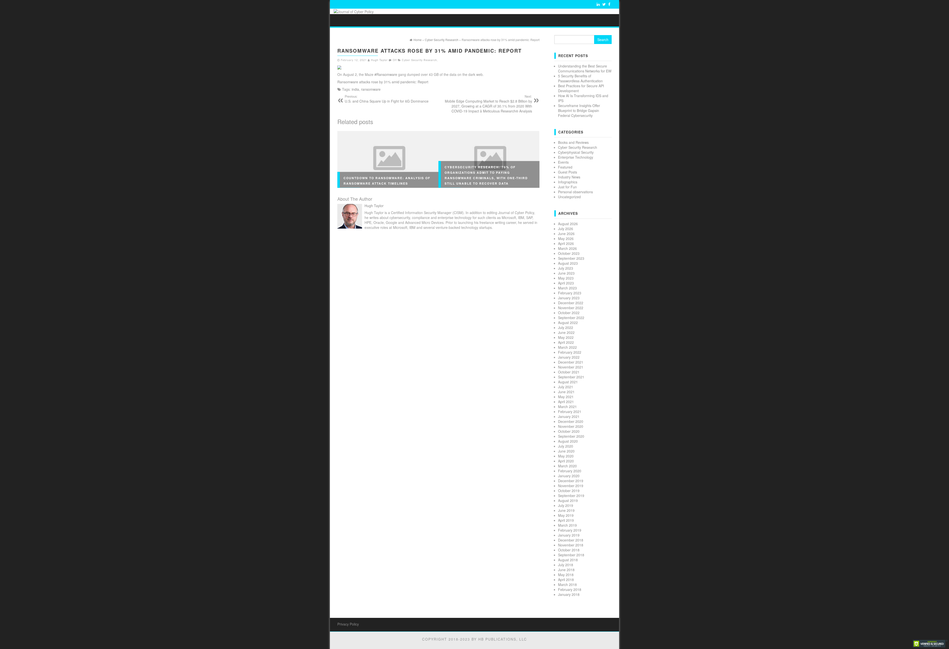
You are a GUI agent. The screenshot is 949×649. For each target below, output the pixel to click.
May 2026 (566, 238)
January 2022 (569, 357)
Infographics (567, 181)
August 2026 (568, 223)
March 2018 (567, 584)
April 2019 (566, 520)
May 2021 (566, 396)
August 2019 (568, 500)
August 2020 (568, 441)
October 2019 (569, 490)
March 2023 (567, 287)
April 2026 (566, 243)
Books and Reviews (573, 142)
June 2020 (566, 451)
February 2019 (569, 530)
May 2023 (566, 278)
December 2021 (570, 362)
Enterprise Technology (575, 157)
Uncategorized (569, 196)
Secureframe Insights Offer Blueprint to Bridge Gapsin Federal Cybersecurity (579, 110)
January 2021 (569, 416)
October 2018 (569, 549)
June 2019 (566, 510)
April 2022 (566, 342)
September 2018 (571, 554)
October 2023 (569, 253)
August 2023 (568, 263)
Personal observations (575, 191)
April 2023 (566, 283)
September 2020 (571, 436)
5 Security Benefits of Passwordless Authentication (580, 78)
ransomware (371, 89)
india (355, 89)
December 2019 (570, 480)
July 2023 (565, 268)
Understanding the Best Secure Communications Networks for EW (584, 68)
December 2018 (570, 540)
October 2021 (569, 371)
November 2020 (570, 426)
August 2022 (568, 322)
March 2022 (567, 347)
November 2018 (570, 544)
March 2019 (567, 525)
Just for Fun (567, 186)
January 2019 (569, 535)
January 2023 (569, 297)
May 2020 (566, 456)
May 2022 (566, 337)
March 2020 (567, 465)
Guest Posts (567, 172)
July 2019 (565, 505)
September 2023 (571, 258)
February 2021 (569, 411)
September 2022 (571, 317)
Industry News (569, 176)
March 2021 (567, 406)
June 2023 (566, 273)
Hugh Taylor (379, 60)
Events (563, 162)
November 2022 (570, 307)
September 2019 (571, 495)
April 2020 (566, 460)
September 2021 (571, 376)
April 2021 (566, 401)
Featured (565, 167)
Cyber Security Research (419, 60)
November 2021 (570, 367)
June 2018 (566, 569)
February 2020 (569, 470)
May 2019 (566, 515)
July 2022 (565, 327)
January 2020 (569, 475)
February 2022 (569, 352)
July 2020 (565, 446)
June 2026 (566, 233)
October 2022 (569, 312)
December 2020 (570, 421)
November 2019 (570, 485)
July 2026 (565, 228)
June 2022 (566, 332)
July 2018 (565, 564)
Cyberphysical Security (576, 152)
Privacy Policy (348, 624)
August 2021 (568, 381)
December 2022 (570, 302)
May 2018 (566, 574)
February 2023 (569, 292)
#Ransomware (385, 74)
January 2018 (569, 594)
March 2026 (567, 248)
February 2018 (569, 589)
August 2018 (568, 559)
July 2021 (565, 386)
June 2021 (566, 391)
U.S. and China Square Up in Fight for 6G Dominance (387, 99)
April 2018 (566, 579)
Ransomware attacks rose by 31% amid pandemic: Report (382, 81)
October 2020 (569, 431)
